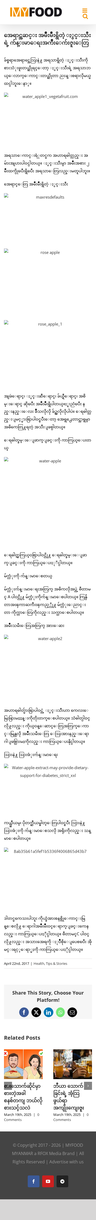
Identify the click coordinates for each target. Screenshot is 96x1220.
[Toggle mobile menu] (85, 10)
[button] (8, 1086)
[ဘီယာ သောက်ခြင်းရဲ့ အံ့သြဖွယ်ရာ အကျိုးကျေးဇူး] (72, 1052)
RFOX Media (49, 1153)
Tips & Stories (56, 963)
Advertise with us (66, 1162)
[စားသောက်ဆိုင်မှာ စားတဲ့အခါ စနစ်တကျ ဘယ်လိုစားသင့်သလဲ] (23, 1052)
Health (39, 963)
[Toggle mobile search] (85, 16)
